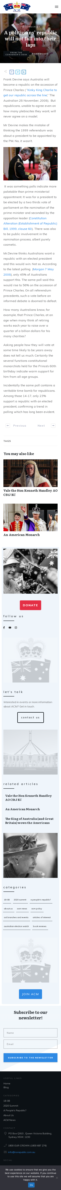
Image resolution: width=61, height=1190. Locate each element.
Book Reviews (39, 926)
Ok (31, 1185)
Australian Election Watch (16, 926)
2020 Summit (20, 899)
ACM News (22, 908)
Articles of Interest (42, 917)
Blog (6, 1087)
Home (7, 1083)
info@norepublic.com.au (21, 1152)
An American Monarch (30, 522)
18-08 (6, 899)
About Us (8, 908)
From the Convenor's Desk (16, 53)
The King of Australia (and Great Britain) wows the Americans (31, 820)
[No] (56, 1177)
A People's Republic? (40, 899)
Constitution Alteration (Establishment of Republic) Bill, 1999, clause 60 (30, 223)
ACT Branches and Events (16, 917)
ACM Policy (36, 908)
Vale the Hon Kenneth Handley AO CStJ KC (30, 479)
